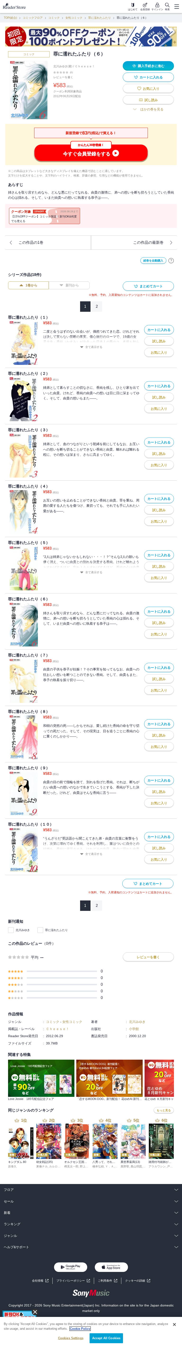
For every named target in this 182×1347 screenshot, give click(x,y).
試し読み (151, 100)
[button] (137, 1281)
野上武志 (85, 1166)
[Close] (174, 1324)
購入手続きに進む (151, 66)
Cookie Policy (80, 1328)
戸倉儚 (171, 1166)
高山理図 (136, 1166)
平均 (34, 957)
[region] (91, 1332)
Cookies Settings (70, 1338)
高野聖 (125, 1166)
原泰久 (12, 1166)
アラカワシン (157, 1166)
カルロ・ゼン (57, 1166)
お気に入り (151, 88)
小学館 (134, 1029)
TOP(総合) (10, 17)
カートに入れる (151, 77)
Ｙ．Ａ (109, 1166)
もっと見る (164, 1110)
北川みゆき (23, 930)
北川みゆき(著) (62, 66)
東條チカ (42, 1166)
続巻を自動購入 (153, 260)
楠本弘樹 (98, 1166)
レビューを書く (63, 77)
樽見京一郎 (71, 1166)
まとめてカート (151, 286)
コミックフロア (33, 17)
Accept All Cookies (106, 1338)
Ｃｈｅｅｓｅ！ (85, 66)
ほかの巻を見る (152, 109)
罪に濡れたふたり (99, 17)
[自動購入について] (171, 260)
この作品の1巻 (30, 242)
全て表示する (93, 347)
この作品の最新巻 (148, 242)
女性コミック (73, 17)
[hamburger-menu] (176, 6)
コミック (54, 17)
